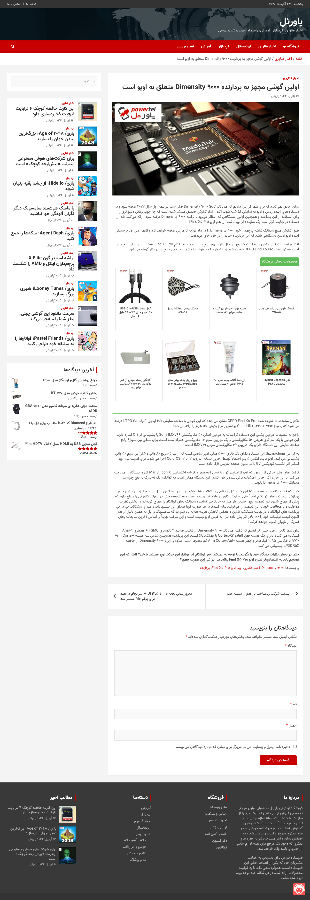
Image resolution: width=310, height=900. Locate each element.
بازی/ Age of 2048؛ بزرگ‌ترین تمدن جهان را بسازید (46, 136)
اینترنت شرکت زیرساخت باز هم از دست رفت (259, 594)
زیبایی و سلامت (216, 813)
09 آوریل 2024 (64, 220)
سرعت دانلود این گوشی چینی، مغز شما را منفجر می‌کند (46, 316)
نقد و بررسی (185, 46)
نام (293, 704)
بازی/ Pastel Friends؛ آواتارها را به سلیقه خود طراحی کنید (44, 341)
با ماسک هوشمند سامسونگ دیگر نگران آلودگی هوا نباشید (44, 211)
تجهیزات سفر (218, 820)
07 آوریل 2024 (64, 325)
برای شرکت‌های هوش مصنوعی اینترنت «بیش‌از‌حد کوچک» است (45, 161)
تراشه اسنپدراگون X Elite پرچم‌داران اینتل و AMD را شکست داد (43, 264)
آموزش (206, 46)
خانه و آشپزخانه (216, 834)
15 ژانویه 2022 (289, 96)
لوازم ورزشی (218, 827)
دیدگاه (291, 645)
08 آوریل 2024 (64, 275)
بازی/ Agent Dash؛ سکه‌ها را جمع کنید (42, 236)
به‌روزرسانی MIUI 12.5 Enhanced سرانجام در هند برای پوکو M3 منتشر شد (156, 596)
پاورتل (291, 21)
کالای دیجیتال (137, 853)
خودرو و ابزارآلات (135, 846)
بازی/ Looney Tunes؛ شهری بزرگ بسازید (47, 291)
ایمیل (291, 725)
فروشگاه (293, 46)
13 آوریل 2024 (64, 120)
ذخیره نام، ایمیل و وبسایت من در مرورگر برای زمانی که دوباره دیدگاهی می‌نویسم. (232, 747)
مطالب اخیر (61, 798)
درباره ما (31, 4)
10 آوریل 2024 (64, 170)
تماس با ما (14, 4)
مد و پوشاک (218, 807)
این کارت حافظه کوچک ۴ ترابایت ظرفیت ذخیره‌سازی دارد (45, 111)
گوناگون (221, 847)
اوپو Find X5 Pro (224, 568)
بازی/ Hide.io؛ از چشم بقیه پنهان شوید (43, 186)
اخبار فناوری (267, 46)
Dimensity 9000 (272, 568)
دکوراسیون (219, 841)
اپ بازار (223, 46)
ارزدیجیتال (243, 46)
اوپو (239, 568)
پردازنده (205, 568)
